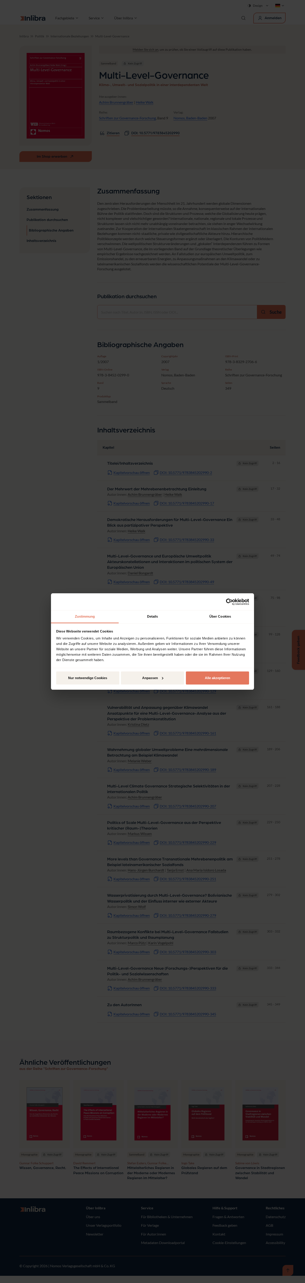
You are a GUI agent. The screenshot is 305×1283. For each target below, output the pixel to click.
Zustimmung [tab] (85, 616)
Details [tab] (152, 616)
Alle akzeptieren (217, 678)
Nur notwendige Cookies (87, 678)
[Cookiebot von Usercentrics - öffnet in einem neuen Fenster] (229, 601)
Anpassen (150, 678)
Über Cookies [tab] (220, 616)
